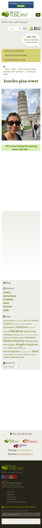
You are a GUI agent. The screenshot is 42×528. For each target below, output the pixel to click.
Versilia (33, 355)
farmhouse (32, 327)
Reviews (7, 306)
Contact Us (11, 497)
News (6, 303)
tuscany (16, 354)
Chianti (7, 323)
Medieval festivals (13, 340)
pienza (15, 348)
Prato (24, 348)
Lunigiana (21, 338)
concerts (28, 324)
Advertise (11, 494)
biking (29, 321)
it (27, 29)
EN (25, 29)
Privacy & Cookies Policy (16, 502)
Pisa (20, 347)
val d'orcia (26, 354)
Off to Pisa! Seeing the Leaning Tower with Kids (19, 70)
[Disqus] (21, 180)
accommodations (9, 321)
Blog (7, 69)
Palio (10, 347)
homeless (35, 335)
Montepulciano (31, 341)
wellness (15, 357)
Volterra (7, 357)
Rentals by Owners (16, 55)
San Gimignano (11, 351)
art (25, 320)
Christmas (15, 324)
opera (5, 348)
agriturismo (19, 320)
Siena (13, 69)
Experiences (9, 296)
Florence (8, 299)
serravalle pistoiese (25, 352)
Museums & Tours (15, 60)
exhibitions (22, 327)
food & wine (29, 331)
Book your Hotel (14, 51)
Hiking (16, 335)
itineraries (7, 337)
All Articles (11, 499)
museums (32, 344)
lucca (14, 337)
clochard (21, 324)
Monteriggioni (9, 344)
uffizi (20, 354)
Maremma (30, 337)
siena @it (6, 355)
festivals (6, 331)
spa (11, 354)
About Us (10, 492)
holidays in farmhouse (25, 335)
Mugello (21, 344)
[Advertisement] (21, 402)
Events (7, 292)
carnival (35, 320)
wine (21, 357)
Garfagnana (8, 334)
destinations (9, 327)
